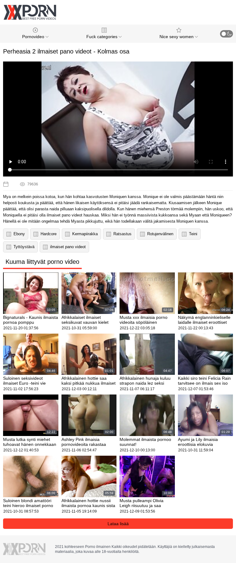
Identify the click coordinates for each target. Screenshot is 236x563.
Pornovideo (33, 36)
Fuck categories (102, 36)
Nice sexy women (177, 36)
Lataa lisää (118, 523)
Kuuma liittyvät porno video (42, 261)
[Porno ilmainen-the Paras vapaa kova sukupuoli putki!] (30, 12)
